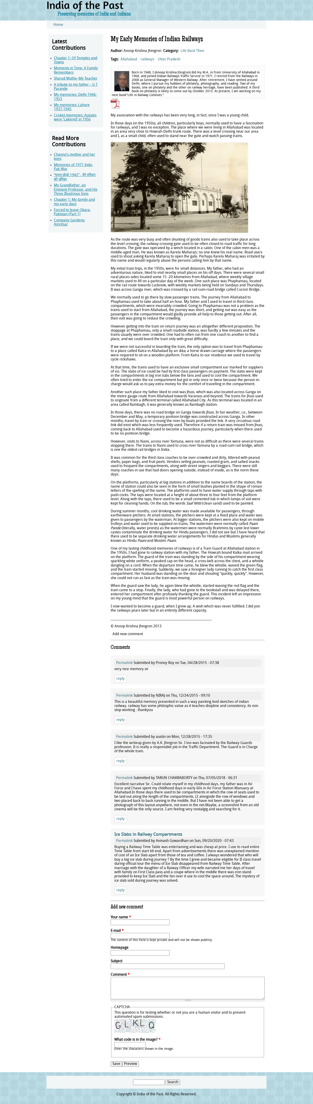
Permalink (124, 663)
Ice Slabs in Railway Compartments (148, 835)
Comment (120, 975)
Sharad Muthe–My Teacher (75, 79)
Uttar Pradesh (169, 59)
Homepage (120, 948)
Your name (121, 917)
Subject (116, 961)
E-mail (117, 931)
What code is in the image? (137, 1040)
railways (147, 59)
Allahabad (129, 59)
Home (58, 25)
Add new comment (128, 634)
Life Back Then (192, 51)
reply (120, 679)
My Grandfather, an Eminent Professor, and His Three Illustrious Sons (75, 190)
